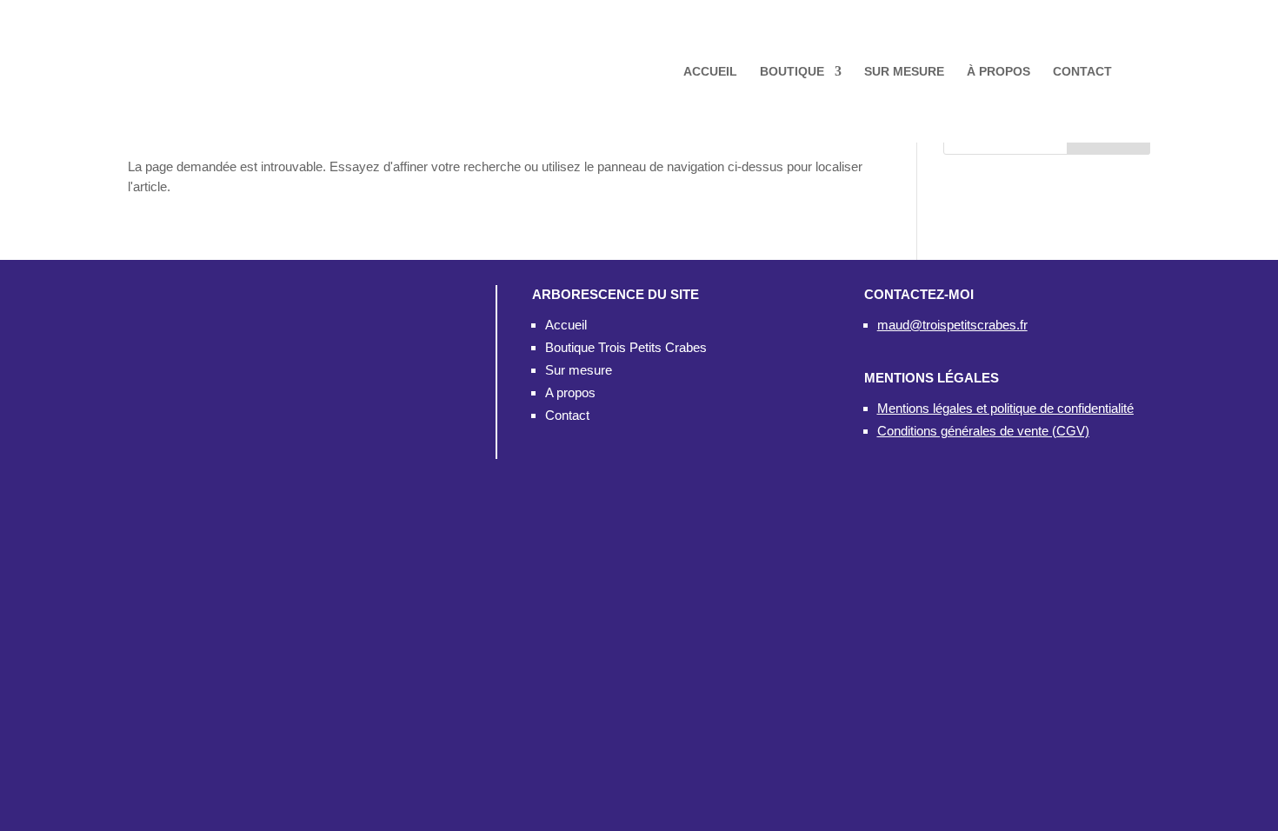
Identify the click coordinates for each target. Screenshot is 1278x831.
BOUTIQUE (792, 71)
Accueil (566, 324)
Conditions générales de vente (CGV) (983, 430)
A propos (570, 392)
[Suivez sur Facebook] (202, 438)
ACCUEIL (710, 71)
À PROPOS (998, 71)
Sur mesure (578, 369)
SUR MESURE (904, 71)
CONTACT (1082, 71)
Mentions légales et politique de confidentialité (1005, 408)
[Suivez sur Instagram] (262, 438)
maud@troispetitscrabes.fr (952, 324)
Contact (567, 415)
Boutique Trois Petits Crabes (626, 347)
